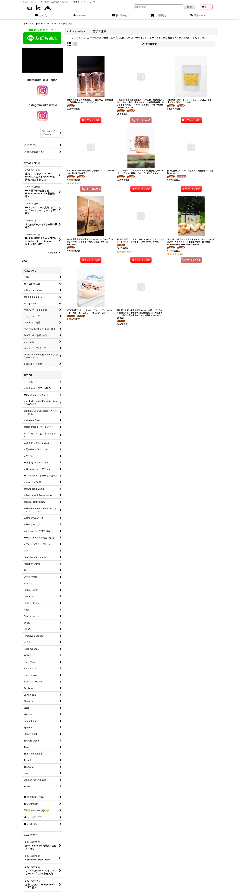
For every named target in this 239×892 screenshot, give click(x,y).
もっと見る (53, 252)
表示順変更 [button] (151, 44)
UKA (24, 260)
